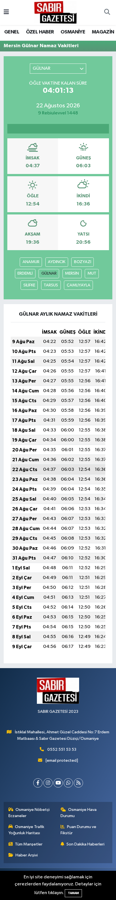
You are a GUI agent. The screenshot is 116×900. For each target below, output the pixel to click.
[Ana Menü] (6, 12)
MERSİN (72, 273)
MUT (92, 273)
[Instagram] (48, 783)
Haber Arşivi (26, 855)
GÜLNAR (49, 273)
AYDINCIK (56, 262)
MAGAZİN (103, 32)
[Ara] (107, 12)
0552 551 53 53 (61, 749)
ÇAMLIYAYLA (78, 285)
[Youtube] (58, 783)
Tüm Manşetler (29, 844)
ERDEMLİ (25, 273)
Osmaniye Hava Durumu (79, 813)
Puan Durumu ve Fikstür (79, 830)
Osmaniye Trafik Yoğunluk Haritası (26, 830)
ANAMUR (31, 262)
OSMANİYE (73, 32)
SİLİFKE (29, 285)
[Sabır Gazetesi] (55, 12)
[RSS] (78, 783)
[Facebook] (38, 783)
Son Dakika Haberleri (85, 844)
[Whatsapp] (68, 783)
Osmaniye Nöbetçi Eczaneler (29, 813)
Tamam (73, 893)
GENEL (11, 32)
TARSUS (51, 285)
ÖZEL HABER (40, 32)
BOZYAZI (82, 262)
